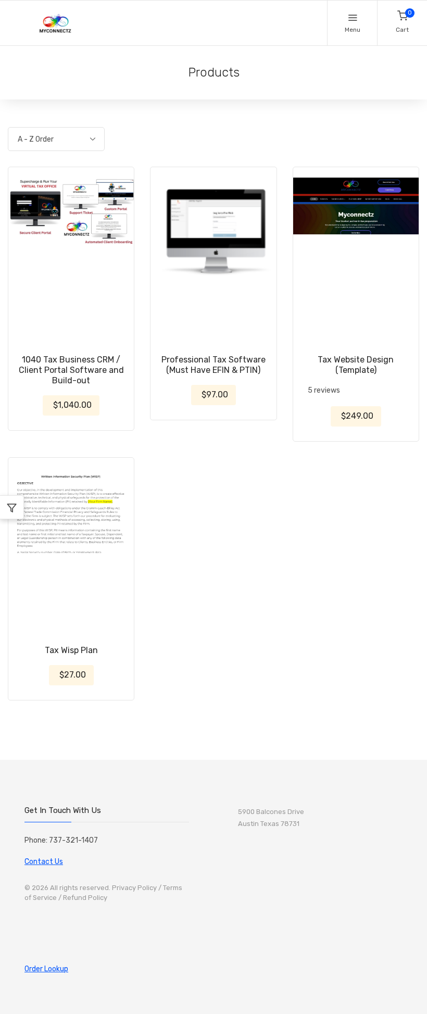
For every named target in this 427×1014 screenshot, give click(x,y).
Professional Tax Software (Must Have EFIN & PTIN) (213, 365)
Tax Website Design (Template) (356, 365)
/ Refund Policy (82, 898)
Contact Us (43, 861)
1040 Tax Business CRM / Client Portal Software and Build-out (71, 370)
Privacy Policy (134, 888)
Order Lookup (46, 969)
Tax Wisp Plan (71, 650)
